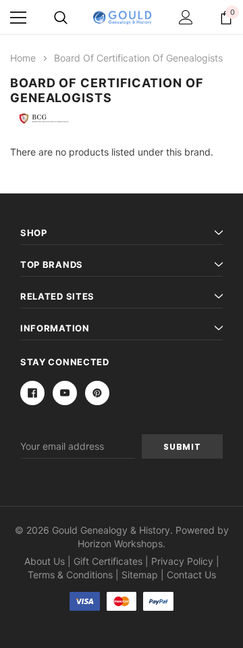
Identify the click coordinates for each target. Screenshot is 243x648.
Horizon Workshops (120, 543)
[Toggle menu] (18, 17)
